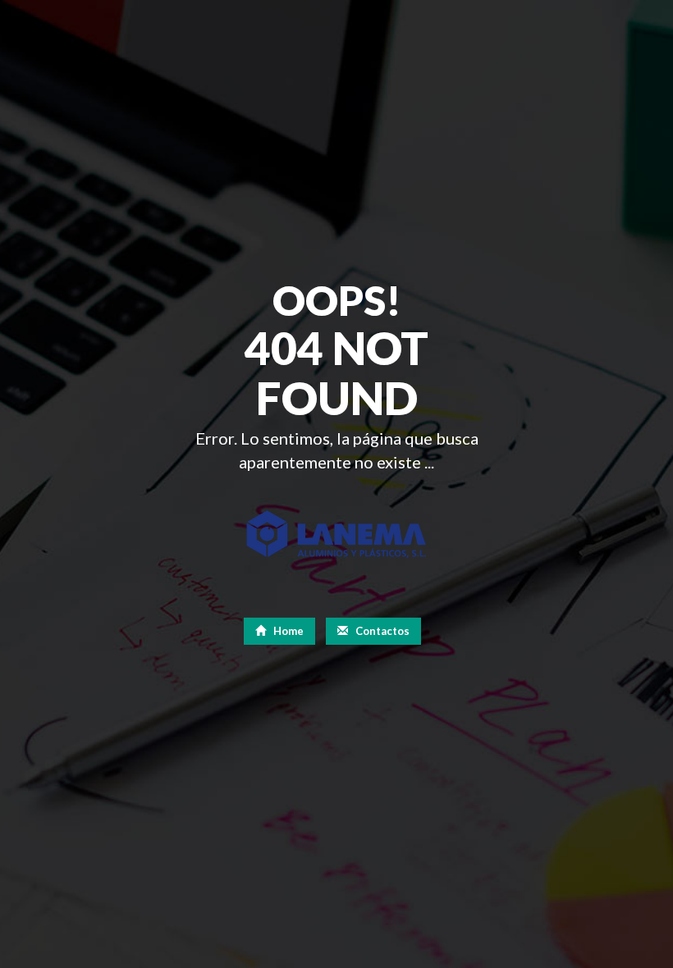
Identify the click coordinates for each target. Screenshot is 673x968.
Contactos (381, 630)
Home (287, 630)
